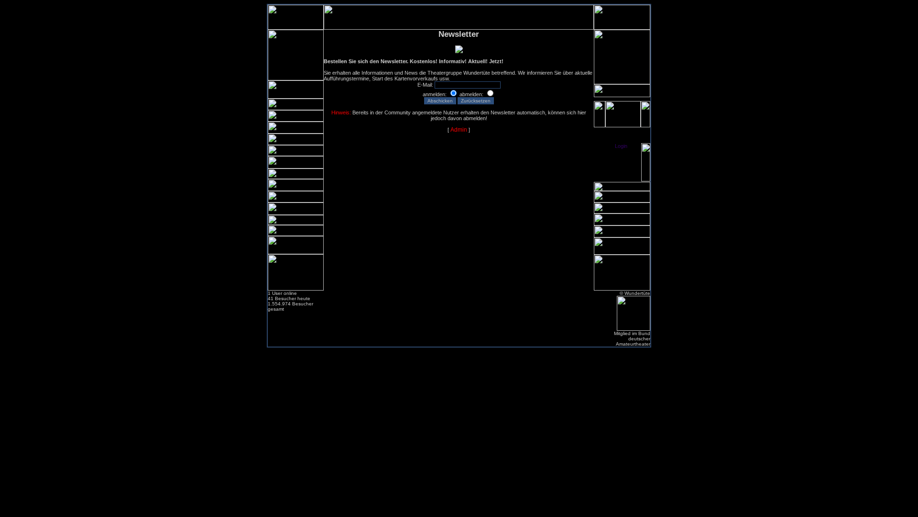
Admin (458, 129)
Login (621, 146)
